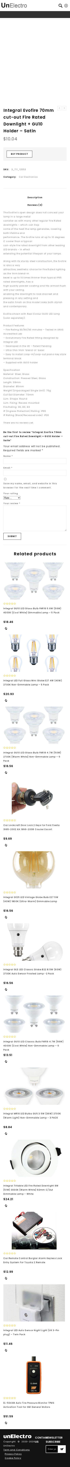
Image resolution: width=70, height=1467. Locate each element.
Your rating (10, 493)
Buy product (19, 154)
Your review (11, 503)
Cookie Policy (13, 1458)
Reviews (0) (35, 205)
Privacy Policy (13, 1453)
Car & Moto (32, 21)
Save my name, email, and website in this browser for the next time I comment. (30, 485)
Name (8, 456)
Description (35, 197)
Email (7, 467)
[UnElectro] (14, 4)
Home (10, 21)
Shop (20, 21)
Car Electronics (51, 21)
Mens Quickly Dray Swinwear (59, 108)
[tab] (35, 197)
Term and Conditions (16, 1449)
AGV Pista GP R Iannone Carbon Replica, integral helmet (64, 108)
